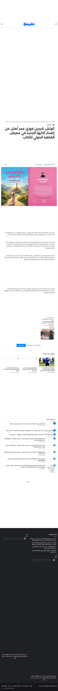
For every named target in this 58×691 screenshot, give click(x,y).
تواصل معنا (25, 685)
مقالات (47, 121)
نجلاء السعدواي (48, 164)
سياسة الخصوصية (17, 685)
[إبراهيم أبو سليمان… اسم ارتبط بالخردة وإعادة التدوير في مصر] (29, 362)
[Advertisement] (29, 10)
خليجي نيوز (41, 685)
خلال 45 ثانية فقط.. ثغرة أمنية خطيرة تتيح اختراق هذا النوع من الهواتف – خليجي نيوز (32, 434)
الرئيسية (52, 121)
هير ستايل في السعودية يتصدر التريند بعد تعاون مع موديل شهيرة (27, 423)
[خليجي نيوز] (29, 24)
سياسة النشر (4, 685)
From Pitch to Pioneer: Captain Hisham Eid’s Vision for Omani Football (47, 369)
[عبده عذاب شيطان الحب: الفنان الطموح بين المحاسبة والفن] (11, 362)
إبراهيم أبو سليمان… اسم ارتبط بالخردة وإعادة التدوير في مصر (30, 369)
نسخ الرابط (21, 345)
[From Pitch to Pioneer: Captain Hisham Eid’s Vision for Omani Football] (47, 362)
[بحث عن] (2, 24)
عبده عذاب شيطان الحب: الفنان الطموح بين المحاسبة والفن (11, 369)
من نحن (10, 685)
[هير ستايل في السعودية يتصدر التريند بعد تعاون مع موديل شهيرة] (50, 426)
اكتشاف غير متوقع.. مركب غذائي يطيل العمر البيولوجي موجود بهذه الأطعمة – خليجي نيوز (30, 430)
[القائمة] (56, 24)
